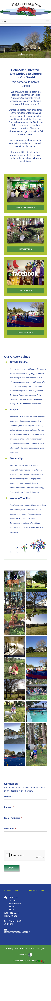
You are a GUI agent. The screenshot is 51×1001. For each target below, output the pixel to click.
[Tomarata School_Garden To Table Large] (14, 624)
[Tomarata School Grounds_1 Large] (14, 646)
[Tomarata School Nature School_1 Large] (36, 690)
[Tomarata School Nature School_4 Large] (14, 603)
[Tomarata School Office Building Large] (14, 733)
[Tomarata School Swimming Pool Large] (36, 711)
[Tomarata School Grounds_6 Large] (36, 624)
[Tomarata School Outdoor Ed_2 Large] (14, 755)
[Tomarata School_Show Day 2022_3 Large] (14, 668)
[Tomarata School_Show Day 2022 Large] (14, 581)
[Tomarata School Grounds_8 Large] (14, 690)
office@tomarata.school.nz (17, 932)
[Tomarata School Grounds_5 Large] (36, 603)
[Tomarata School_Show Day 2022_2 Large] (36, 755)
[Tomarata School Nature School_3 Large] (36, 733)
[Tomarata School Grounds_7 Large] (36, 646)
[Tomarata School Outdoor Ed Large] (36, 668)
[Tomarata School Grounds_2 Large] (36, 581)
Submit (11, 868)
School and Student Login (24, 961)
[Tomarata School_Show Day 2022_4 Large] (14, 711)
